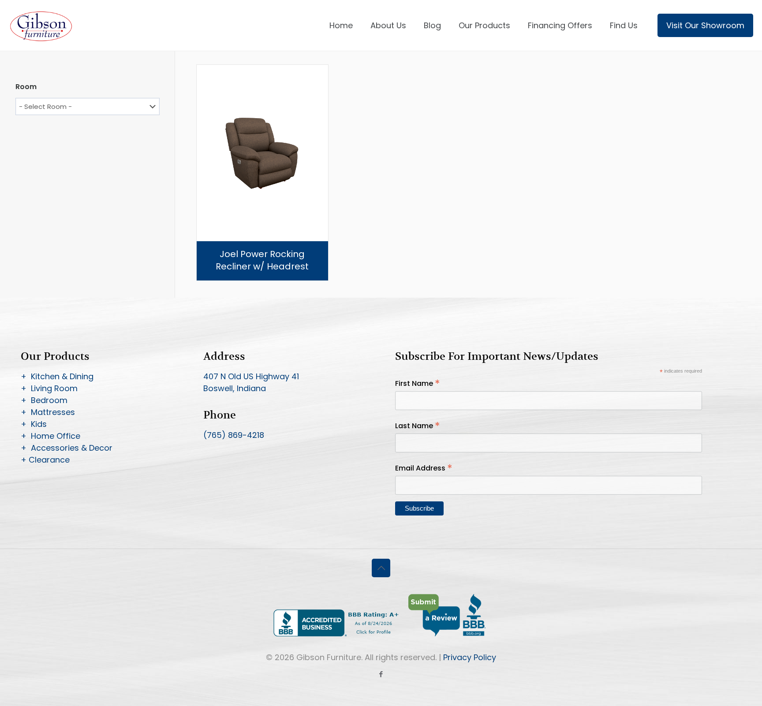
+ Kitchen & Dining (57, 376)
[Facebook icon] (381, 674)
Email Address (423, 468)
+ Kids (34, 424)
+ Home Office (50, 435)
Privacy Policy (469, 657)
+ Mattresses (48, 412)
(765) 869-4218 (233, 435)
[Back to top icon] (381, 568)
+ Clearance (45, 459)
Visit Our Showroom (705, 25)
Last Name (417, 425)
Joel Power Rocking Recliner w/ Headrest (262, 260)
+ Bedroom (44, 400)
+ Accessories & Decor (66, 447)
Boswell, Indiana (234, 388)
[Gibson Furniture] (42, 25)
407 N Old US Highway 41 (251, 376)
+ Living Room (49, 388)
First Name (417, 383)
